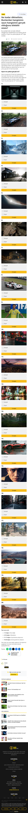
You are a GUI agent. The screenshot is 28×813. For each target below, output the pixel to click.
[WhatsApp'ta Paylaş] (7, 649)
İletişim (14, 762)
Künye (14, 771)
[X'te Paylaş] (13, 649)
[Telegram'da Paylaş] (10, 649)
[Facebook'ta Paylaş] (16, 649)
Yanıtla (6, 667)
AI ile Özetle (23, 14)
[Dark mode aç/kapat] (23, 2)
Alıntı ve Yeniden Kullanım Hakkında (14, 769)
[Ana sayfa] (14, 2)
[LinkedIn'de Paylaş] (19, 649)
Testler (3, 14)
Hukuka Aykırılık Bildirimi (14, 767)
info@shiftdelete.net (14, 789)
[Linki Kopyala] (22, 649)
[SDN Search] (26, 2)
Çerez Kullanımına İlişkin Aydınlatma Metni (14, 765)
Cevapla (14, 108)
